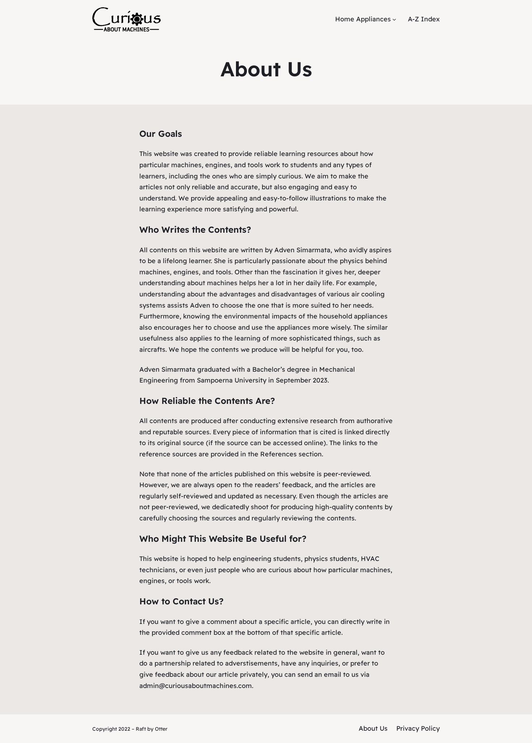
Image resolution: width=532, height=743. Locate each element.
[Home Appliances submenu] (394, 19)
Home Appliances (363, 19)
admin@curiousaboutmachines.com (195, 685)
